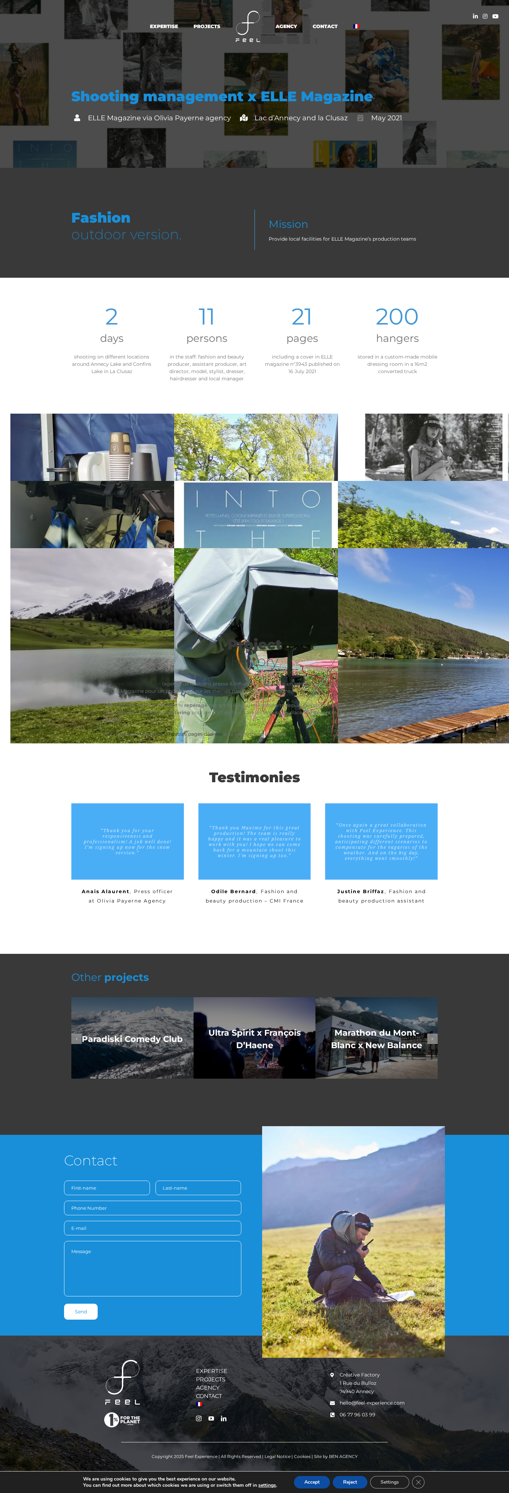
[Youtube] (495, 16)
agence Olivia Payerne (134, 684)
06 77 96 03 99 (357, 1415)
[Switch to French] (334, 26)
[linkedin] (223, 1418)
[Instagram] (485, 16)
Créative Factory (360, 1375)
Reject (350, 1482)
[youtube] (211, 1418)
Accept (312, 1482)
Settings (390, 1482)
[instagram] (199, 1418)
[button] (76, 1039)
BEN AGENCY (343, 1456)
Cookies (303, 1456)
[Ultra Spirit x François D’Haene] (255, 1038)
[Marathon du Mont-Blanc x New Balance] (376, 1038)
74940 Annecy (357, 1391)
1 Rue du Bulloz (358, 1383)
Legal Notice (278, 1456)
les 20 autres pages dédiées (189, 734)
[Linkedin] (475, 16)
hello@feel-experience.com (372, 1403)
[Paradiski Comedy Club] (132, 1038)
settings (267, 1485)
